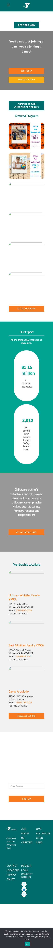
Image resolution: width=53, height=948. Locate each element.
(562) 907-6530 (24, 610)
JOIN (23, 829)
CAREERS (27, 842)
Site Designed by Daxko (11, 844)
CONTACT (12, 866)
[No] (49, 937)
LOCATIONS (13, 870)
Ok (27, 944)
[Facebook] (24, 884)
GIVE (38, 829)
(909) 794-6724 (24, 702)
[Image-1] (26, 572)
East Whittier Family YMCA (26, 645)
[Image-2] (26, 668)
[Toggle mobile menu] (8, 4)
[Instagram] (24, 889)
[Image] (26, 622)
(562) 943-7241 (24, 656)
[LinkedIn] (24, 894)
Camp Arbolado (19, 691)
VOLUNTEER (43, 833)
